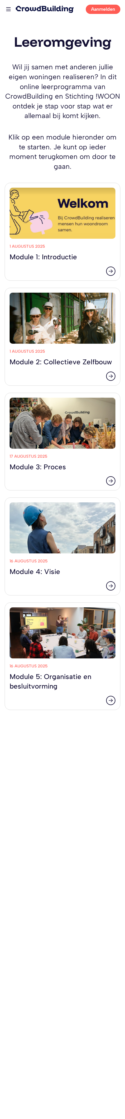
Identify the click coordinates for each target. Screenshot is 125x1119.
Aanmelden (103, 9)
